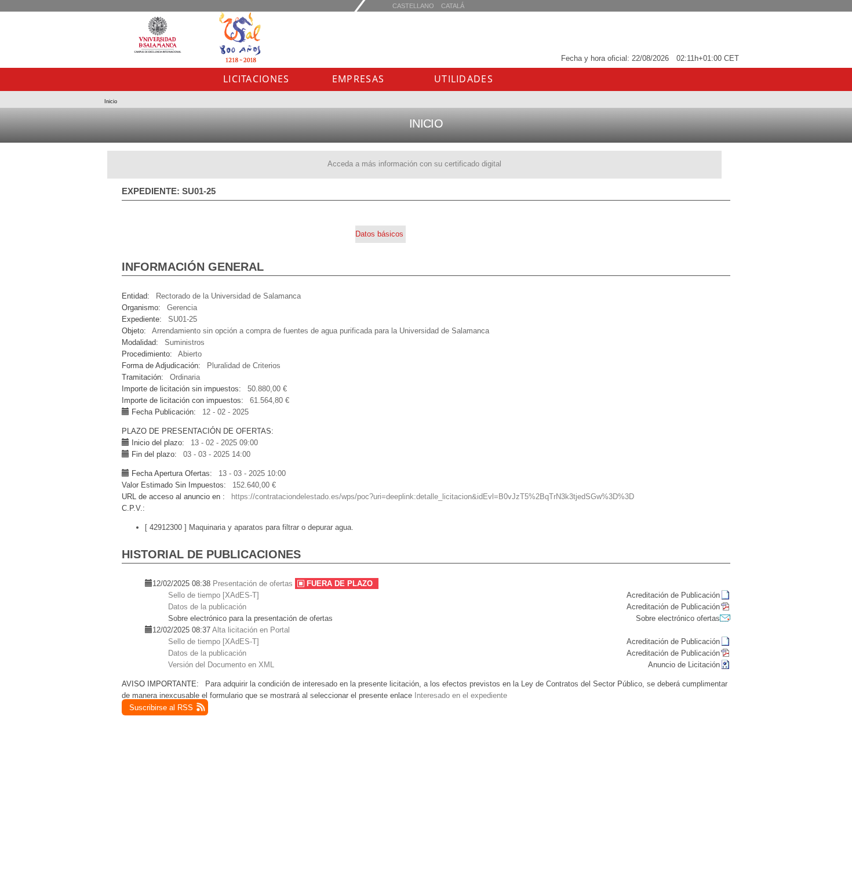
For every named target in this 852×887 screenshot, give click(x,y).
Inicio (110, 101)
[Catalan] (413, 5)
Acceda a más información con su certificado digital (414, 163)
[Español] (452, 5)
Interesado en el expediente (460, 695)
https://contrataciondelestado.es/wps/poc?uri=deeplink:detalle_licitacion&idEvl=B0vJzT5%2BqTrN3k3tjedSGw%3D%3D (432, 496)
